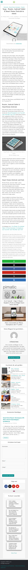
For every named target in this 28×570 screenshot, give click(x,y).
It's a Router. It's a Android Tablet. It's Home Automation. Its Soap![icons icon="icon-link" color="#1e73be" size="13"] (13, 228)
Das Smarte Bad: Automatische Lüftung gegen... (15, 385)
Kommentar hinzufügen (14, 18)
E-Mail (4, 467)
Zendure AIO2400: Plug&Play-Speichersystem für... (17, 371)
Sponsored (16, 368)
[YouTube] (17, 486)
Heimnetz (6, 7)
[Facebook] (6, 486)
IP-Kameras (13, 404)
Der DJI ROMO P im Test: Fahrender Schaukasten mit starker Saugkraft (13, 512)
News (12, 368)
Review (23, 375)
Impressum (3, 567)
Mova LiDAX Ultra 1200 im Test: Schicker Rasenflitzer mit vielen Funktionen (14, 537)
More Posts (14, 553)
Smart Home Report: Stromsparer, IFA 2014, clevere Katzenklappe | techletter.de (13, 419)
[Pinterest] (13, 486)
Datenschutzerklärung (20, 565)
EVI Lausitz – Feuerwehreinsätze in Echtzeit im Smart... (15, 399)
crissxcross (24, 16)
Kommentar (5, 446)
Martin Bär (23, 374)
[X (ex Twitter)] (10, 486)
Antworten (6, 437)
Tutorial (22, 7)
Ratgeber (13, 382)
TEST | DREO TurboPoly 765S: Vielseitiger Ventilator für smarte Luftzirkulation (14, 504)
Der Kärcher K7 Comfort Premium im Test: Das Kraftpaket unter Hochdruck (14, 529)
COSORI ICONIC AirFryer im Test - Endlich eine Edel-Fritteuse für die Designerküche (13, 546)
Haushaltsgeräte (14, 375)
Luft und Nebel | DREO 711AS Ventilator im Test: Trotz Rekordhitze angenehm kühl (13, 521)
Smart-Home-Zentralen (14, 7)
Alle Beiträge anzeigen (14, 357)
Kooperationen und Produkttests (8, 565)
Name (4, 460)
